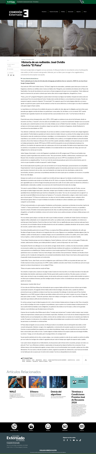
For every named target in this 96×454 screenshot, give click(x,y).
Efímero (34, 391)
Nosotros (44, 11)
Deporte (78, 11)
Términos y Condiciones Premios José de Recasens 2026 (78, 397)
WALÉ (12, 391)
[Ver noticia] (17, 382)
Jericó (45, 360)
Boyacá (28, 360)
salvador (35, 361)
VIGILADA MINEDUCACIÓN (48, 450)
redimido (29, 361)
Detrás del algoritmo (56, 393)
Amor (23, 360)
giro (33, 360)
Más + (85, 11)
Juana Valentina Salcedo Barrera (30, 78)
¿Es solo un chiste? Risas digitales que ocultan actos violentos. (58, 397)
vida (50, 361)
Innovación (70, 11)
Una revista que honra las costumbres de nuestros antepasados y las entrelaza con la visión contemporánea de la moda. (17, 396)
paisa (23, 361)
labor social (71, 360)
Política (63, 11)
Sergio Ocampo (43, 361)
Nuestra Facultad (54, 11)
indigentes (39, 360)
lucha (78, 360)
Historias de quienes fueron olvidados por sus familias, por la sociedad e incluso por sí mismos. (37, 395)
